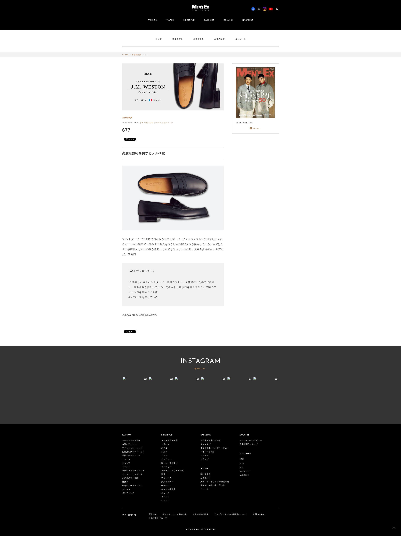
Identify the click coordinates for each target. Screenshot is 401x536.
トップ (159, 39)
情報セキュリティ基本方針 (175, 514)
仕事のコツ (166, 486)
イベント (126, 467)
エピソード (240, 39)
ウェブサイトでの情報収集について (231, 514)
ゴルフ (164, 456)
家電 (163, 474)
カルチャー (166, 459)
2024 (242, 463)
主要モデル (177, 39)
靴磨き (125, 482)
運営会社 (153, 514)
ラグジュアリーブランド (133, 471)
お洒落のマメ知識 (130, 478)
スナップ (126, 489)
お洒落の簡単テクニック (133, 452)
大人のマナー (167, 482)
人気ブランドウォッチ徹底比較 (214, 482)
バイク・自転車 (207, 452)
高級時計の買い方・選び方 (212, 486)
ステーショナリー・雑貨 (172, 471)
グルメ (164, 452)
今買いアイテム (129, 444)
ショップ (126, 463)
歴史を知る (198, 39)
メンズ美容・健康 (169, 441)
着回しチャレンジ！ (131, 456)
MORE (256, 129)
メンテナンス (128, 493)
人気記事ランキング (249, 444)
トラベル (165, 444)
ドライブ (204, 459)
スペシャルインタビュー (251, 441)
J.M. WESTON (146, 123)
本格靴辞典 (136, 55)
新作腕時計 (205, 478)
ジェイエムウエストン (163, 123)
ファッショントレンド (132, 448)
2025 (242, 459)
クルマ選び (205, 444)
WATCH (170, 20)
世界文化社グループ (158, 518)
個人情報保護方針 (201, 514)
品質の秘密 (219, 39)
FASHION (152, 20)
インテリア (166, 467)
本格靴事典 (127, 118)
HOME (125, 55)
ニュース (126, 459)
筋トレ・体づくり (169, 463)
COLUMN (228, 20)
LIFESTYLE (189, 20)
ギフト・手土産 (168, 489)
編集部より (245, 475)
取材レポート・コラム (132, 486)
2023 (242, 467)
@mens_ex (199, 369)
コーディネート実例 (131, 441)
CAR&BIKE (209, 20)
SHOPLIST (245, 472)
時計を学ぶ (205, 474)
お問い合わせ (259, 514)
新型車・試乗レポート (210, 441)
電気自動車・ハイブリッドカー (214, 448)
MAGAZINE (247, 20)
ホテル (164, 448)
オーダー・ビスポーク (132, 474)
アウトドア (166, 478)
